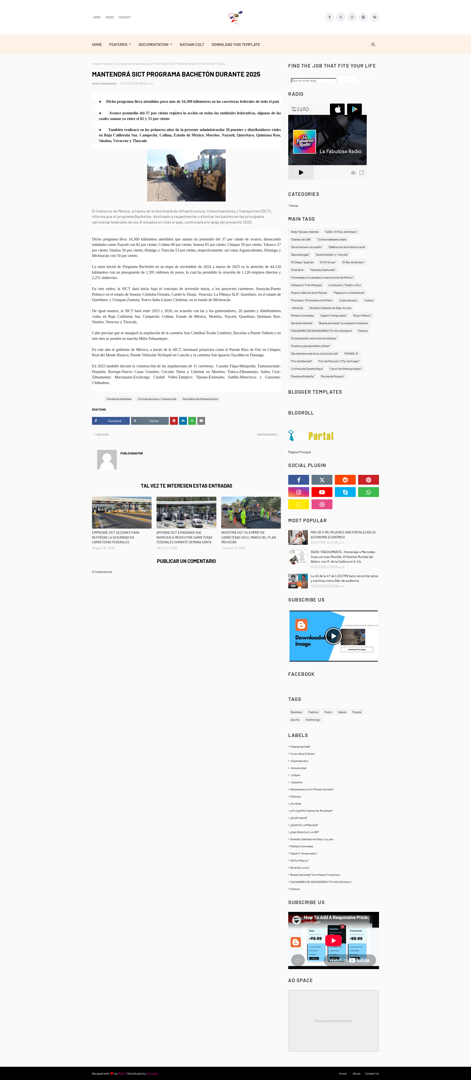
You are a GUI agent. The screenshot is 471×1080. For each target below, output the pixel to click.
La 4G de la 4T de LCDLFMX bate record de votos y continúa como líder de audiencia (344, 578)
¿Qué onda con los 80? (334, 832)
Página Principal (102, 63)
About (356, 1073)
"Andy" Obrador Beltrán (305, 231)
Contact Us (372, 1073)
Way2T (122, 1073)
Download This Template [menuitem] (236, 44)
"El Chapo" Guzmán (302, 262)
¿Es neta (334, 803)
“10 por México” (362, 315)
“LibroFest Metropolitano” (345, 368)
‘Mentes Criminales (302, 315)
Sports (295, 719)
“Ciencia (362, 330)
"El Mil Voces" (328, 262)
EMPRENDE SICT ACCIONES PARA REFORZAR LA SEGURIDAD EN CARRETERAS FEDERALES (115, 537)
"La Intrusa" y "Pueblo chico (344, 285)
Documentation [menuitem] (154, 44)
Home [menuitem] (97, 44)
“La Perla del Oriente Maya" (307, 368)
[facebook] (329, 17)
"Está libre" (297, 269)
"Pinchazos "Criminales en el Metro (312, 300)
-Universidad (334, 768)
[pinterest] (363, 17)
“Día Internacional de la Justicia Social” (314, 353)
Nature (342, 712)
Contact (125, 17)
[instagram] (352, 17)
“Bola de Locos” (334, 867)
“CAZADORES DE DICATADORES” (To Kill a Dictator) (321, 330)
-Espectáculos (348, 300)
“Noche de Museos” (332, 376)
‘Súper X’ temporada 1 (333, 315)
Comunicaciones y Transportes (157, 398)
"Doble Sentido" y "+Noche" (331, 254)
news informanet (104, 83)
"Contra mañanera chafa (331, 239)
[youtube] (322, 492)
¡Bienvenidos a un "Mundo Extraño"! (334, 789)
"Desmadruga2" (300, 254)
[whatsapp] (368, 492)
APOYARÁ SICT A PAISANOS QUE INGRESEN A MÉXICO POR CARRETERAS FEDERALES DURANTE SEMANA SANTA (184, 537)
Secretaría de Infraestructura (132, 63)
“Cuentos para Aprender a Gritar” (310, 345)
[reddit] (345, 480)
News (110, 17)
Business (296, 712)
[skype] (374, 17)
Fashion (313, 712)
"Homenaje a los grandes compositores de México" (322, 277)
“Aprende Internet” (302, 323)
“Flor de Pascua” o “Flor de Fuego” (338, 361)
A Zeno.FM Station (300, 181)
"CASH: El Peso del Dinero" (341, 231)
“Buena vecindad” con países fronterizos (343, 323)
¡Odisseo (334, 796)
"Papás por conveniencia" (349, 292)
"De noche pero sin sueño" (306, 247)
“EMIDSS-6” (351, 353)
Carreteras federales (119, 398)
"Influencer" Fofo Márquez (306, 285)
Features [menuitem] (118, 44)
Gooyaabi (152, 1073)
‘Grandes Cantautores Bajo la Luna (330, 307)
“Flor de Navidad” (301, 361)
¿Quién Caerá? (334, 817)
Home (97, 17)
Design (334, 205)
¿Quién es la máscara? (334, 825)
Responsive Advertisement (333, 1021)
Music (328, 712)
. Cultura (368, 300)
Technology (312, 719)
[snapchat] (298, 504)
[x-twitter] (340, 17)
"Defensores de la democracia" (347, 247)
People (357, 712)
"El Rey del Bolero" (353, 262)
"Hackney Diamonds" (323, 269)
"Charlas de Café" (301, 239)
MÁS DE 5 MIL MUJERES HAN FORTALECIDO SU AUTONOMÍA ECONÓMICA (343, 534)
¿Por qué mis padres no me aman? (334, 810)
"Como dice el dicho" (334, 753)
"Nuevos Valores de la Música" (309, 292)
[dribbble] (322, 504)
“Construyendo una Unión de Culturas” (314, 338)
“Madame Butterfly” (302, 376)
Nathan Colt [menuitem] (192, 44)
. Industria (297, 307)
